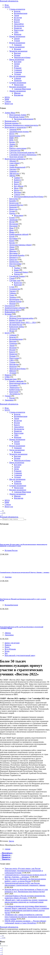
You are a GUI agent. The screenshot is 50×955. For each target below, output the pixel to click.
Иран (11, 230)
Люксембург (19, 24)
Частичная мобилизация (23, 119)
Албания (17, 78)
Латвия (17, 64)
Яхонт (7, 647)
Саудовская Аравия (17, 276)
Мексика (12, 251)
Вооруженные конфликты (15, 159)
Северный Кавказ (21, 272)
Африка (12, 176)
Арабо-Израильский (17, 167)
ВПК (11, 140)
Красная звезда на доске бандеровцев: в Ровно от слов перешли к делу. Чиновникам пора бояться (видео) (26, 890)
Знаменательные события (15, 308)
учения (7, 849)
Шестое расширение (17, 76)
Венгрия (17, 53)
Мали (16, 188)
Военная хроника (11, 123)
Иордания (13, 226)
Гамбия (17, 178)
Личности (13, 329)
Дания (16, 15)
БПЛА (7, 97)
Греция (17, 39)
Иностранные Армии (17, 115)
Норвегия (18, 28)
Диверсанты (14, 387)
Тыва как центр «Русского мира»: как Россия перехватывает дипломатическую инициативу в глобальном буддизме (24, 870)
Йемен (12, 232)
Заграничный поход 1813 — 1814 (22, 322)
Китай (11, 236)
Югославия (18, 215)
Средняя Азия (14, 280)
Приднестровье (15, 264)
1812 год (12, 316)
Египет (12, 218)
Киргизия (18, 285)
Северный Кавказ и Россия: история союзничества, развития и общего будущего (25, 897)
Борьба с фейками (16, 381)
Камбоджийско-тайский (18, 234)
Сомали (8, 101)
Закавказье (13, 220)
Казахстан (18, 283)
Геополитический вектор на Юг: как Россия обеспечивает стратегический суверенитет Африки (25, 884)
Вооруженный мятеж (17, 383)
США (16, 32)
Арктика (12, 169)
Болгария (17, 62)
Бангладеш (13, 199)
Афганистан (14, 173)
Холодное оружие (16, 157)
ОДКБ (7, 377)
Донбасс (17, 268)
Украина (12, 297)
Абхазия (12, 161)
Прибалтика (14, 262)
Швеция (17, 93)
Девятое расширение (17, 91)
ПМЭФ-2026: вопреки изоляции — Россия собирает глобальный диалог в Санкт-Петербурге (25, 922)
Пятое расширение (16, 59)
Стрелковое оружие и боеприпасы (23, 155)
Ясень (7, 651)
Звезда (11, 841)
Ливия (11, 249)
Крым (16, 270)
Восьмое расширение (17, 87)
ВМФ (7, 99)
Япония (12, 304)
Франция (17, 34)
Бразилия (13, 207)
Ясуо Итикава (10, 649)
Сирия (11, 278)
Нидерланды (19, 26)
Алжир (12, 165)
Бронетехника (14, 136)
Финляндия (18, 95)
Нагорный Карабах (17, 255)
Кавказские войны (16, 327)
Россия (12, 266)
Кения (16, 182)
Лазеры (12, 144)
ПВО (11, 146)
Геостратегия (10, 306)
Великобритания (20, 13)
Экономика (9, 400)
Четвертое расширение (18, 51)
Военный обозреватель (9, 1)
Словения (18, 72)
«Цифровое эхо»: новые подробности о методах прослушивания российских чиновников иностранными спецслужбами (27, 917)
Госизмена (13, 385)
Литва (16, 66)
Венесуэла (9, 104)
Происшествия (10, 379)
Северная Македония (22, 89)
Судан (11, 287)
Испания (17, 49)
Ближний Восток (16, 205)
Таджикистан (14, 289)
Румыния (17, 68)
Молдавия (13, 253)
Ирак (11, 228)
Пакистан (13, 259)
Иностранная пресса (13, 310)
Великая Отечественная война (21, 318)
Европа (12, 213)
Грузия (12, 211)
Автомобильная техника (19, 132)
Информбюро (10, 312)
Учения (8, 396)
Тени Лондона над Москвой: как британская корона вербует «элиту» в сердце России (25, 880)
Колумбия (13, 239)
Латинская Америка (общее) (20, 245)
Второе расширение (17, 43)
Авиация (12, 129)
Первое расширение (17, 36)
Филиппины (14, 299)
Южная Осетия (15, 301)
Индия (12, 222)
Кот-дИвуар (18, 186)
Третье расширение (17, 47)
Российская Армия (16, 117)
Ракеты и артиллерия (17, 148)
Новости (8, 375)
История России (15, 325)
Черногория (18, 85)
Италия (17, 20)
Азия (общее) (14, 163)
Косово (12, 243)
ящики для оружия (12, 643)
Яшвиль (8, 645)
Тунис (11, 295)
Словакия (18, 70)
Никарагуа (13, 257)
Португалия (18, 30)
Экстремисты (14, 394)
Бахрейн (12, 201)
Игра (7, 5)
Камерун (17, 180)
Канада (17, 22)
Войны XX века (15, 320)
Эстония (17, 74)
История (8, 314)
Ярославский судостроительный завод (20, 655)
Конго (16, 184)
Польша (17, 55)
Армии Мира (10, 113)
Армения (13, 171)
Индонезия (13, 224)
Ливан (11, 247)
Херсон (17, 274)
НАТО (7, 7)
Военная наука (10, 121)
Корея (11, 241)
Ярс (6, 653)
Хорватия (18, 80)
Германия (18, 45)
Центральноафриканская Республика (28, 197)
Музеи (11, 331)
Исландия (18, 18)
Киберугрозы (14, 390)
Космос (12, 142)
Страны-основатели (17, 9)
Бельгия (17, 11)
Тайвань (12, 293)
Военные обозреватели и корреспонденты (21, 125)
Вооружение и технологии (15, 127)
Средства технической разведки (22, 152)
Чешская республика (22, 57)
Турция (17, 41)
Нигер (16, 190)
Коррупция (13, 392)
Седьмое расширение (17, 83)
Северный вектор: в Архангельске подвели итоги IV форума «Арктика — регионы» (24, 572)
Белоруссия (13, 203)
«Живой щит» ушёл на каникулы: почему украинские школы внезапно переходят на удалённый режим (26, 901)
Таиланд (12, 291)
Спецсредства (14, 150)
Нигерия (17, 192)
